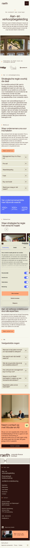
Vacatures (4, 491)
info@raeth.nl (5, 518)
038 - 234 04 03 (6, 516)
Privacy (15, 545)
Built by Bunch (4, 543)
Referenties (5, 487)
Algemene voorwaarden (7, 545)
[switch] (26, 277)
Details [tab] (15, 247)
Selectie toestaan (15, 298)
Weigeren (15, 303)
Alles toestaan (15, 293)
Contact (4, 493)
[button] (15, 157)
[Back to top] (28, 545)
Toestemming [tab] (5, 247)
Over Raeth (5, 489)
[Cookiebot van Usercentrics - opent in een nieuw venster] (22, 244)
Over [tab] (24, 247)
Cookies (20, 545)
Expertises (4, 485)
